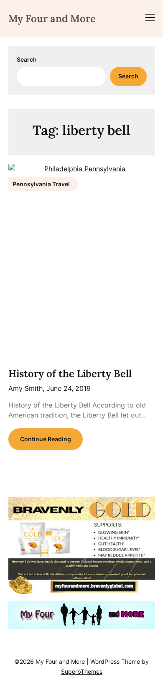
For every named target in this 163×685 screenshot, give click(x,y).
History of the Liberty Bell (70, 373)
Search (27, 59)
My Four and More (52, 18)
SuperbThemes (81, 671)
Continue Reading (45, 438)
